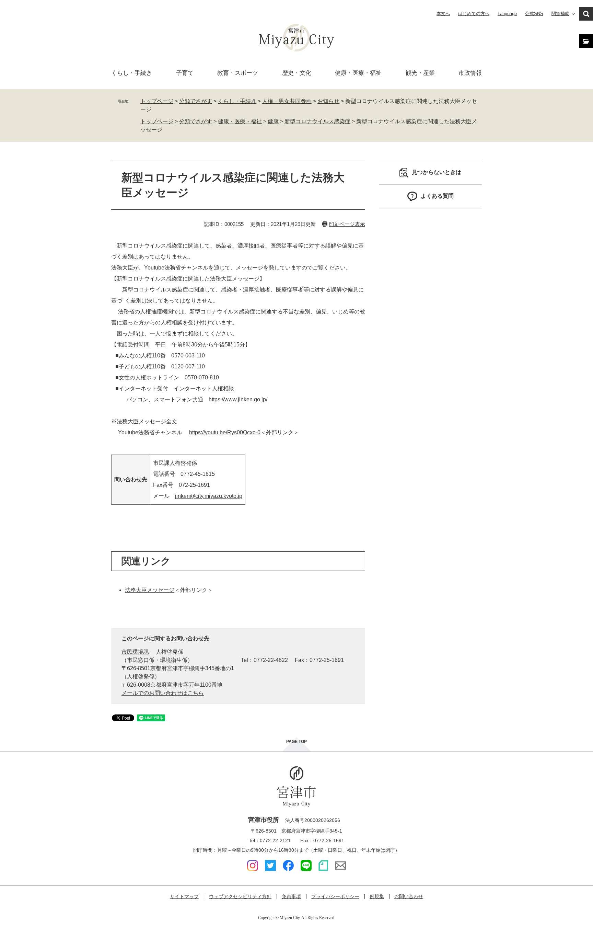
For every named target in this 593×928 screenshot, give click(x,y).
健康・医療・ (358, 73)
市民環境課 (135, 652)
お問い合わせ (408, 896)
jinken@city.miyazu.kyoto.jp (208, 496)
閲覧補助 (560, 13)
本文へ (443, 13)
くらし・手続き (237, 101)
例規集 (377, 896)
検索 (586, 14)
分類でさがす (195, 101)
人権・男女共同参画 (287, 101)
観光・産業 (420, 73)
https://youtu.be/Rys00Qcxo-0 (224, 432)
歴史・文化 (296, 73)
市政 (470, 73)
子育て (185, 73)
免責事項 (291, 896)
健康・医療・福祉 (240, 121)
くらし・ (131, 73)
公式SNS (534, 13)
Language (507, 13)
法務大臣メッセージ (149, 590)
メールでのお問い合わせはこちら (162, 693)
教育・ (237, 73)
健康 (273, 121)
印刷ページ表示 (347, 224)
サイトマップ (184, 896)
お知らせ (328, 101)
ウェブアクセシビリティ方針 (240, 896)
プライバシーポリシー (335, 896)
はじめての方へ (473, 13)
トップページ (156, 101)
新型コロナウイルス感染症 (317, 121)
